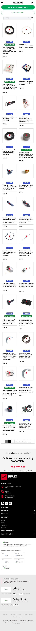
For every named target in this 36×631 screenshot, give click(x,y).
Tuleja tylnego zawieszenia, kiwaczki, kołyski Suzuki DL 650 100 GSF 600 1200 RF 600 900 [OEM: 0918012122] (10, 220)
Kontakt (15, 617)
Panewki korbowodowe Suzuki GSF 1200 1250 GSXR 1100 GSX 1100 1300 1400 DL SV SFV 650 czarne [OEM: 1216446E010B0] (9, 356)
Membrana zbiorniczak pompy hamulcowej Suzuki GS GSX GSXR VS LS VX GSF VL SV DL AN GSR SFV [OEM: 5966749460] (26, 322)
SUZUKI (3, 523)
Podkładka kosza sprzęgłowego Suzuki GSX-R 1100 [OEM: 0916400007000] (26, 46)
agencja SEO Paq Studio (27, 622)
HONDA (3, 520)
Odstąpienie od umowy (15, 614)
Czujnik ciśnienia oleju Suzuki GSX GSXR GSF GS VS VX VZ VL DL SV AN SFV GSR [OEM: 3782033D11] (26, 286)
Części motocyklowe (7, 530)
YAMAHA (3, 527)
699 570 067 (18, 467)
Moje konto (4, 507)
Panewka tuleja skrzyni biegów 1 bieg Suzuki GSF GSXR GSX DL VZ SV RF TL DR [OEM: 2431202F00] (25, 356)
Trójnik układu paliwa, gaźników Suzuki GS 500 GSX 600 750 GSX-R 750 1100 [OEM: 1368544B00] (9, 187)
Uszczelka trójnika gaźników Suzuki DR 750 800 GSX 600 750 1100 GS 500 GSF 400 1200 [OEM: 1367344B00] (9, 428)
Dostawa (21, 617)
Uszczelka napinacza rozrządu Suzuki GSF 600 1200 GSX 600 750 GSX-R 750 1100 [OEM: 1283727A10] (10, 86)
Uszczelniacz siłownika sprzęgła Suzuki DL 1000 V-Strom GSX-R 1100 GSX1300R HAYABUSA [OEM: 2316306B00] (9, 50)
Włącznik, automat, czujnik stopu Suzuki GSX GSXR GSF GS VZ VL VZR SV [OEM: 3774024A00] (26, 220)
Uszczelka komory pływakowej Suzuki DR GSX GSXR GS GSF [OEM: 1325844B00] (9, 253)
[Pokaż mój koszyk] (32, 3)
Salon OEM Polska (17, 623)
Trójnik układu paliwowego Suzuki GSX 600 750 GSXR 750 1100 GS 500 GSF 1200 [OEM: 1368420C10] (9, 321)
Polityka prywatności (28, 614)
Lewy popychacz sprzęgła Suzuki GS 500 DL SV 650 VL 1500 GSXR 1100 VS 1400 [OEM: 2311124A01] (26, 253)
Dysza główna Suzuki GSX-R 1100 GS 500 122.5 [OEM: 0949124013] (26, 187)
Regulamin (5, 614)
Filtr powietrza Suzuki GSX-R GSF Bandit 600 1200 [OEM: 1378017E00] (26, 83)
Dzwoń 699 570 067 (18, 12)
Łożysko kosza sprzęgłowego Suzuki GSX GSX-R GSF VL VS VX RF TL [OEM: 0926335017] (25, 119)
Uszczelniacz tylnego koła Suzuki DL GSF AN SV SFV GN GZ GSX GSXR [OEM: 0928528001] (9, 152)
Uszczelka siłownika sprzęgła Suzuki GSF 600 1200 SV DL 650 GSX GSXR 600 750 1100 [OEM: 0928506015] (10, 393)
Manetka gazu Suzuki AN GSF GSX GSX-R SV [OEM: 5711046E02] (10, 119)
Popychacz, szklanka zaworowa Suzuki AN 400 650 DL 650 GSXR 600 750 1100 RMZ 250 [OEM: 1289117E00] (26, 155)
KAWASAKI (4, 525)
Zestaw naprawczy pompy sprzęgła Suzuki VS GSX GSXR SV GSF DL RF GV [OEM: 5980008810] (25, 425)
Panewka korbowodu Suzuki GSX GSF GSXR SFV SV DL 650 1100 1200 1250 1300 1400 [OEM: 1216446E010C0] (26, 390)
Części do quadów (7, 534)
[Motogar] (18, 2)
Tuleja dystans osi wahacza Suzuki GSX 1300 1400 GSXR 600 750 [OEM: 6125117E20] (9, 285)
